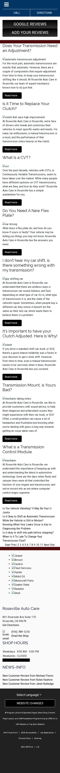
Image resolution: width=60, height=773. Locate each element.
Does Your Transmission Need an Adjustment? (30, 48)
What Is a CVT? (16, 157)
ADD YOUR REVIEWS (30, 32)
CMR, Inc (52, 718)
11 (41, 544)
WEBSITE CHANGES (30, 703)
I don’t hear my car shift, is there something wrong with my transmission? (28, 265)
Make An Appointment (16, 660)
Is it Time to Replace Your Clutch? (25, 106)
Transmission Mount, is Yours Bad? (29, 387)
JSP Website (21, 724)
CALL (16, 12)
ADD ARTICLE (27, 747)
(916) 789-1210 (20, 631)
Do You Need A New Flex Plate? (25, 213)
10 (37, 544)
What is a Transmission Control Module (23, 449)
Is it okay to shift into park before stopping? (28, 532)
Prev (14, 544)
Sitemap (38, 738)
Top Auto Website (36, 724)
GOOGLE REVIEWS (30, 24)
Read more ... (12, 95)
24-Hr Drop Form (10, 732)
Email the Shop (20, 635)
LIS (37, 747)
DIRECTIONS (44, 12)
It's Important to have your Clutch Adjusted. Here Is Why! (29, 333)
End (52, 544)
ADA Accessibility (28, 732)
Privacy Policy (25, 738)
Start (7, 544)
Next (46, 544)
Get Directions (10, 625)
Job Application (47, 732)
